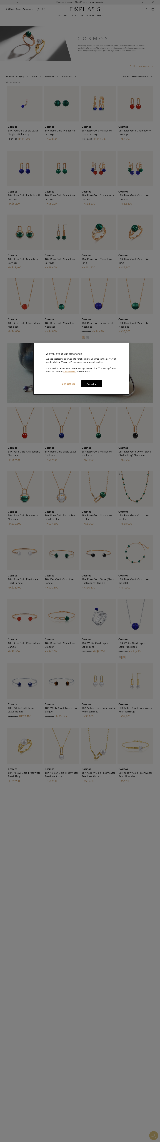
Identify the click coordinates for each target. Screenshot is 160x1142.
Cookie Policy (69, 371)
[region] (81, 369)
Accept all (92, 383)
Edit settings (68, 383)
